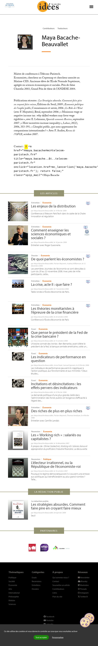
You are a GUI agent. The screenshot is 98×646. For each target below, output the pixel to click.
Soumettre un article (61, 585)
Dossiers (35, 589)
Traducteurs (63, 28)
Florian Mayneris (60, 263)
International (14, 592)
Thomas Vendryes (74, 415)
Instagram (84, 592)
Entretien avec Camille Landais (45, 420)
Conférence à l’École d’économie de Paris (50, 319)
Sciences (12, 604)
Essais (34, 577)
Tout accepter (41, 637)
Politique (47, 459)
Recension (35, 431)
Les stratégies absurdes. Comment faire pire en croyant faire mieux (58, 506)
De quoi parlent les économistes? (57, 259)
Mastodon (84, 585)
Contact (55, 581)
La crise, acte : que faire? (51, 284)
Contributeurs (48, 28)
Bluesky (83, 581)
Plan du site (57, 596)
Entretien (35, 202)
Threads (83, 589)
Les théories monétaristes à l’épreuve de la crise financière (54, 310)
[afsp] (44, 547)
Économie (46, 202)
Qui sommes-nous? (60, 577)
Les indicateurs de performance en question (58, 358)
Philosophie (14, 596)
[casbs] (32, 547)
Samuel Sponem (69, 365)
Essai (33, 329)
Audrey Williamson (74, 263)
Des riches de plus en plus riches (56, 410)
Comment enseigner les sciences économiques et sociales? (51, 234)
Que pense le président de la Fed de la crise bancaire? (59, 334)
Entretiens (36, 585)
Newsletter (84, 577)
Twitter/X (84, 596)
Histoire (12, 600)
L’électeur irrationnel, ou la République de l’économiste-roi (56, 464)
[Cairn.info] (61, 548)
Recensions (36, 581)
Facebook (50, 616)
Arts (10, 589)
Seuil (33, 515)
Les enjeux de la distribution (53, 206)
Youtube (49, 620)
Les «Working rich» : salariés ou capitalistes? (56, 436)
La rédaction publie (39, 501)
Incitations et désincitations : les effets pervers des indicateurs (56, 385)
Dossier (34, 255)
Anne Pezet (58, 365)
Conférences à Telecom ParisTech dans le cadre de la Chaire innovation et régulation (58, 215)
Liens (54, 592)
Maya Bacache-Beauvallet (43, 210)
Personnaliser (58, 637)
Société (12, 581)
